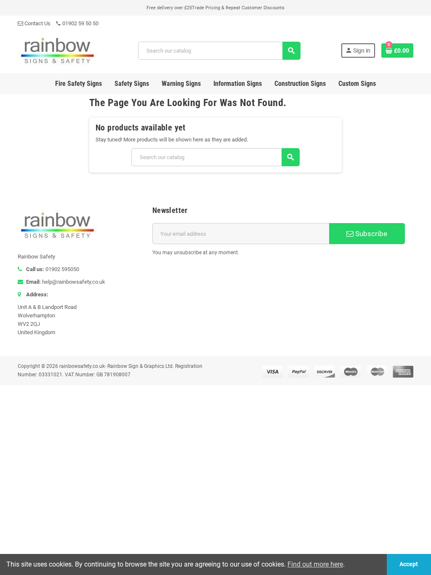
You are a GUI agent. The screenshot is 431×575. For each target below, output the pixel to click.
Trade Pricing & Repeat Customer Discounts (238, 8)
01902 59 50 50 (77, 23)
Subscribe (370, 233)
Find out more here (315, 564)
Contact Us (37, 23)
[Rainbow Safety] (57, 50)
